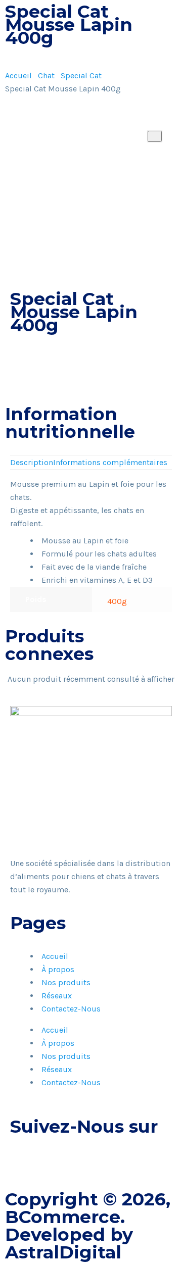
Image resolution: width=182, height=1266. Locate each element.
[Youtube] (77, 1158)
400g (117, 601)
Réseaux (56, 995)
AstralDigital (63, 1252)
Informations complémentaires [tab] (110, 462)
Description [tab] (31, 462)
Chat (46, 75)
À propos (57, 969)
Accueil (18, 75)
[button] (13, 393)
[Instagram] (50, 1158)
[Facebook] (22, 1158)
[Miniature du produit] (155, 136)
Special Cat (81, 75)
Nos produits (65, 982)
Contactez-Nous (71, 1009)
